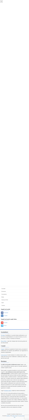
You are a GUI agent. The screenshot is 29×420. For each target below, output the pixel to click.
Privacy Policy (4, 341)
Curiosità (3, 288)
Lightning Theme (14, 415)
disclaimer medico (7, 390)
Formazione (4, 294)
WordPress (8, 415)
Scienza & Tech (4, 299)
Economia (3, 291)
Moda (2, 297)
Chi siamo (3, 335)
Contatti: (2, 349)
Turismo (3, 305)
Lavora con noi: (4, 355)
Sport (2, 302)
